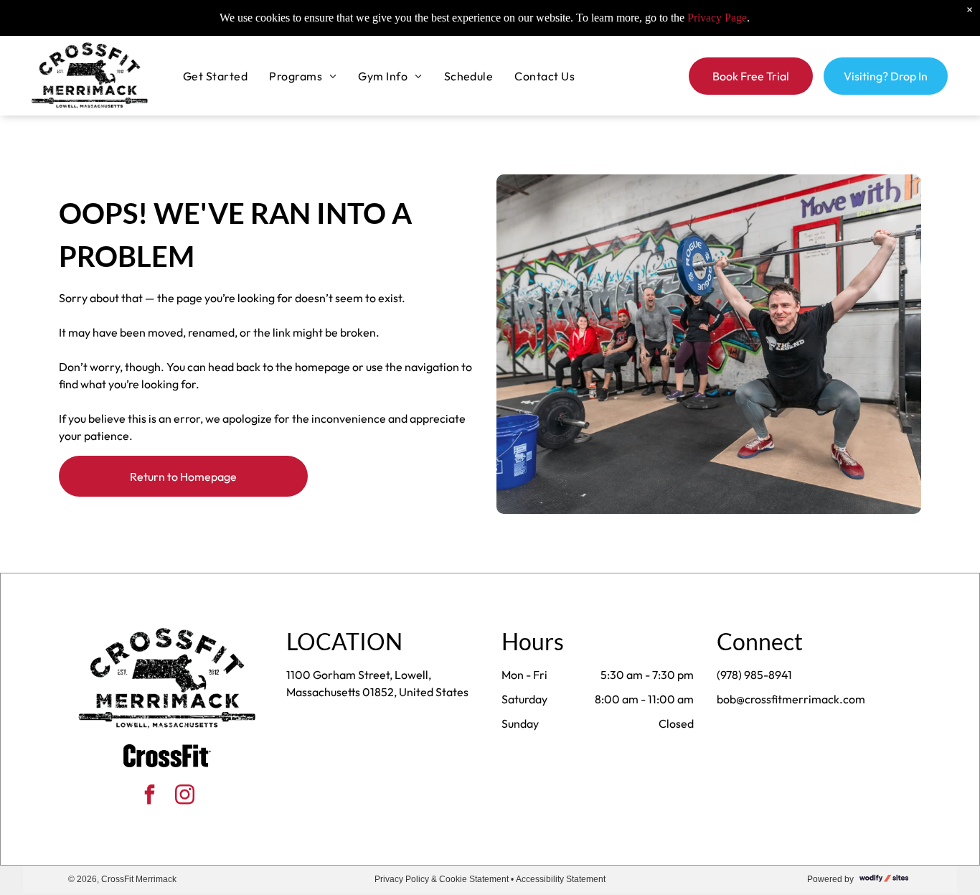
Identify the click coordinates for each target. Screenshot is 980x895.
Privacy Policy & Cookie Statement (441, 879)
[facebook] (149, 796)
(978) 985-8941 (754, 674)
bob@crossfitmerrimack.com (791, 699)
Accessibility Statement (561, 879)
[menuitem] (215, 75)
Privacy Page (717, 17)
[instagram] (184, 796)
